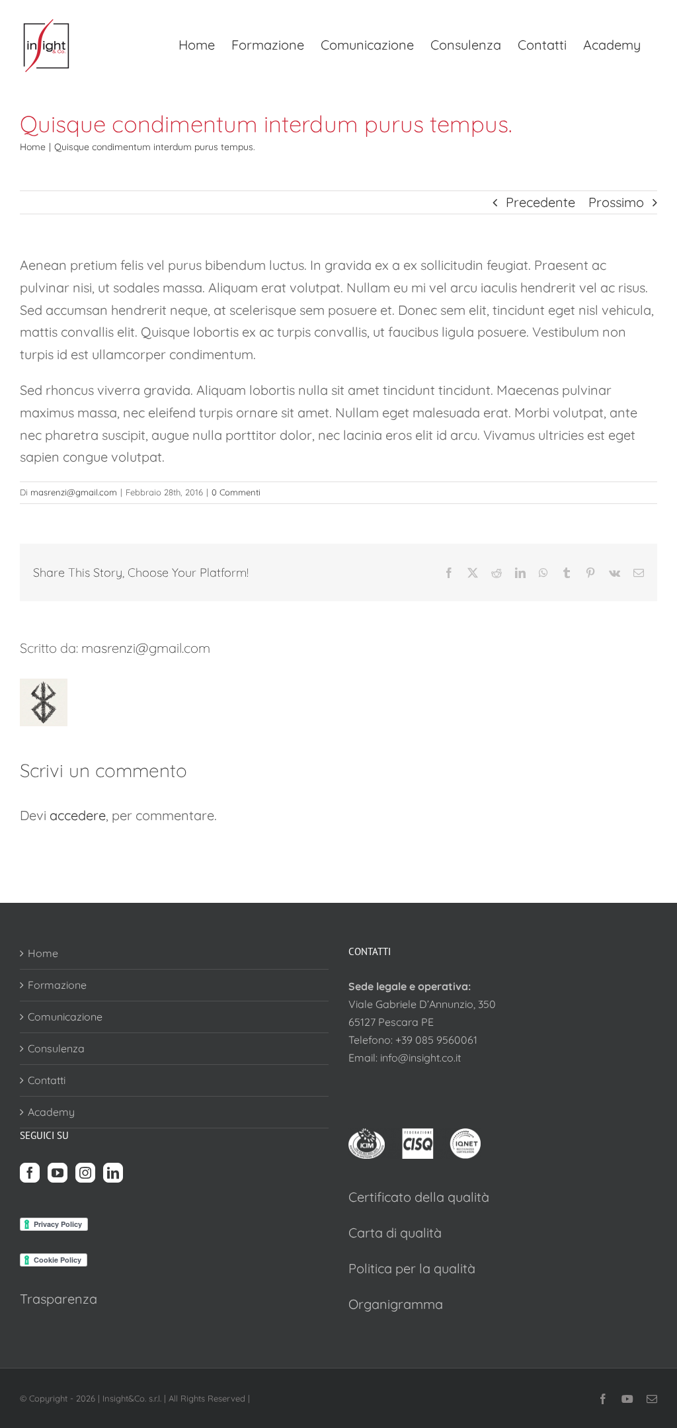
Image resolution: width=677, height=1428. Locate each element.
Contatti (46, 1080)
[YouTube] (57, 1173)
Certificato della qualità (418, 1197)
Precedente (540, 202)
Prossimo (616, 202)
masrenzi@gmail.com (73, 492)
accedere (78, 815)
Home (43, 953)
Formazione (57, 984)
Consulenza (56, 1048)
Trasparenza (58, 1298)
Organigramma (395, 1304)
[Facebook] (30, 1173)
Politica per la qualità (411, 1268)
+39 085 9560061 (436, 1039)
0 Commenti (236, 492)
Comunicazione (65, 1016)
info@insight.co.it (420, 1057)
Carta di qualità (395, 1232)
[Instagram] (85, 1173)
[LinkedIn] (113, 1173)
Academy (51, 1111)
